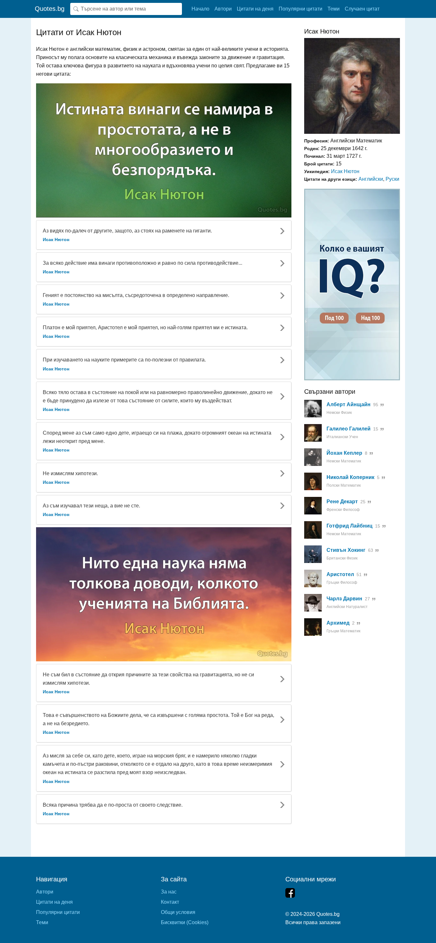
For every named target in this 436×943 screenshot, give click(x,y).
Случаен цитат (362, 8)
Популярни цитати (300, 8)
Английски (370, 179)
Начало (200, 8)
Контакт (170, 902)
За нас (169, 891)
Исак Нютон (345, 171)
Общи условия (178, 912)
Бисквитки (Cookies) (184, 922)
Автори (223, 8)
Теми (333, 8)
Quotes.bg (49, 8)
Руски (392, 179)
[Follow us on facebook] (290, 893)
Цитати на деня (255, 8)
